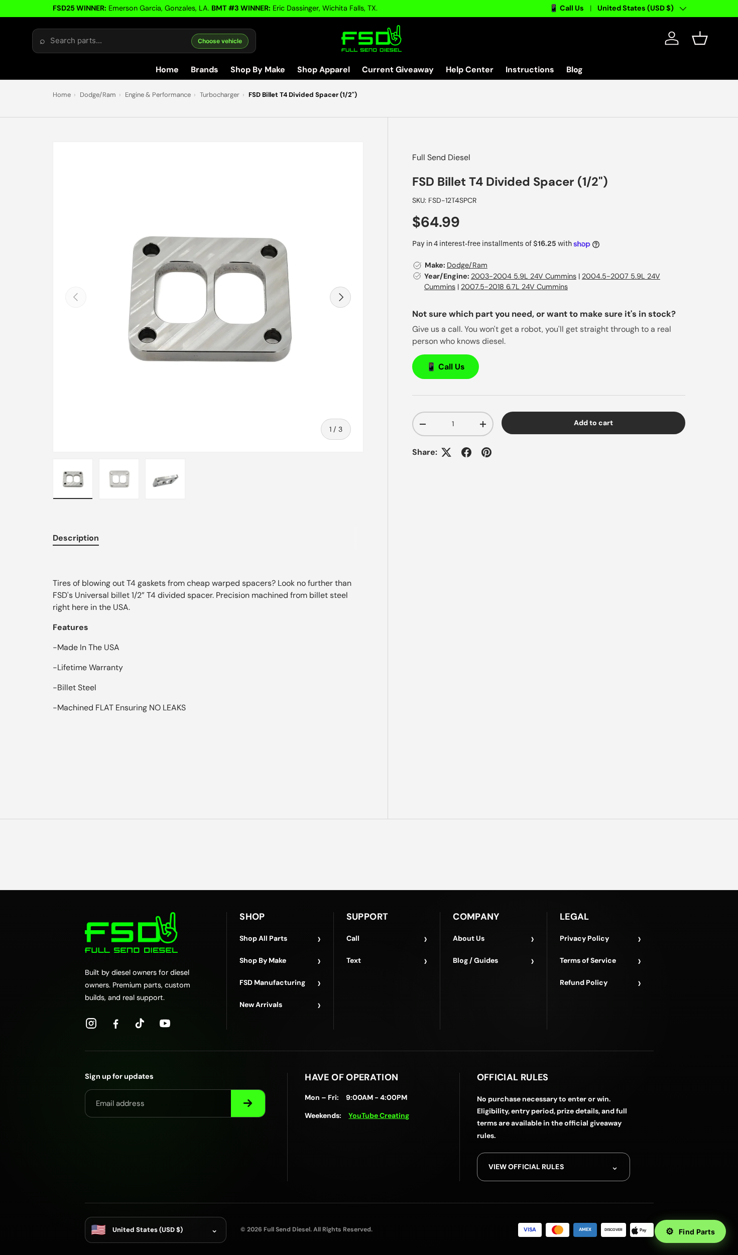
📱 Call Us (566, 8)
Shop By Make (257, 69)
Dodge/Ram (98, 94)
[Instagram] (91, 1023)
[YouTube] (165, 1023)
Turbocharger (219, 94)
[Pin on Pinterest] (486, 452)
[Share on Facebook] (466, 452)
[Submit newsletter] (248, 1103)
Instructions (530, 69)
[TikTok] (140, 1023)
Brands (204, 69)
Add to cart (593, 422)
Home (167, 69)
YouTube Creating (378, 1115)
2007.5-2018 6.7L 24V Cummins (514, 286)
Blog (574, 69)
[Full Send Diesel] (131, 932)
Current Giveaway (398, 69)
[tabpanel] (208, 665)
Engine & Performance (158, 94)
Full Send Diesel (441, 157)
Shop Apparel (323, 69)
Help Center (470, 69)
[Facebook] (115, 1023)
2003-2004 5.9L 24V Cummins (523, 276)
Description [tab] (76, 538)
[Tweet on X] (446, 452)
